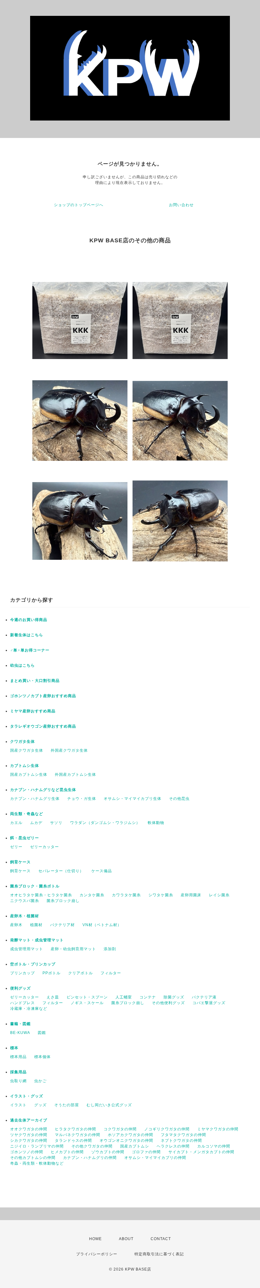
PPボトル (51, 973)
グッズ (40, 1105)
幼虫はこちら (22, 665)
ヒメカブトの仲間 (67, 1152)
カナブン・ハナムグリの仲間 (90, 1157)
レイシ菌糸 (219, 895)
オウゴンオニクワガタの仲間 (126, 1140)
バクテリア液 (204, 997)
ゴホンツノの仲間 (26, 1152)
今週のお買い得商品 (28, 620)
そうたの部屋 (66, 1105)
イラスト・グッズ (26, 1096)
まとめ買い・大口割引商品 (35, 680)
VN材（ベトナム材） (101, 925)
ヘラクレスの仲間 (173, 1146)
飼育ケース (20, 862)
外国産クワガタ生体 (69, 750)
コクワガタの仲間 (120, 1129)
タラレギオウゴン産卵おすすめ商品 (43, 726)
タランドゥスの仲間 (73, 1140)
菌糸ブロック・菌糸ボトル (35, 886)
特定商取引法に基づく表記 (159, 1254)
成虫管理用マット (26, 949)
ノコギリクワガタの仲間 (167, 1129)
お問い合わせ (181, 205)
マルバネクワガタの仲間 (77, 1135)
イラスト (18, 1105)
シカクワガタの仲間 (28, 1140)
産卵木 (16, 925)
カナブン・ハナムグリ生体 (35, 798)
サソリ (56, 823)
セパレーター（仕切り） (61, 871)
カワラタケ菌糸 (126, 895)
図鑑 (42, 1032)
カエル (16, 823)
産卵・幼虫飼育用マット (73, 949)
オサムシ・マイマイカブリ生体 (132, 798)
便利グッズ (20, 988)
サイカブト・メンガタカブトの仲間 (201, 1152)
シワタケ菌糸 (160, 895)
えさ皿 (53, 997)
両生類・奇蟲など (26, 814)
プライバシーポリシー (96, 1254)
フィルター (111, 973)
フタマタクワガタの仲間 (183, 1135)
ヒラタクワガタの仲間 (75, 1129)
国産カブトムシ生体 (28, 774)
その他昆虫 (179, 798)
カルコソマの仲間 (213, 1146)
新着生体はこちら (26, 635)
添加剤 (110, 949)
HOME (95, 1239)
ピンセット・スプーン (87, 997)
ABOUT (126, 1239)
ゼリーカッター (44, 847)
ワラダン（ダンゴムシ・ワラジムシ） (105, 823)
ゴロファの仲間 (146, 1152)
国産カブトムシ (134, 1146)
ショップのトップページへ (78, 205)
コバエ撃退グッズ (208, 1003)
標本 (14, 1048)
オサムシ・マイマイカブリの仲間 (155, 1157)
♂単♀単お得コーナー (29, 650)
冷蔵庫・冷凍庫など (28, 1008)
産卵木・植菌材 (24, 916)
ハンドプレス (22, 1003)
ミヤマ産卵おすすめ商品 (32, 711)
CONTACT (161, 1239)
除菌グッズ (174, 997)
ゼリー (16, 847)
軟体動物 (156, 823)
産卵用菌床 (191, 895)
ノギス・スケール (87, 1003)
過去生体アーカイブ (28, 1120)
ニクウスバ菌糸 (24, 901)
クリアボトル (80, 973)
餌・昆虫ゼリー (24, 838)
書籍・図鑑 (20, 1024)
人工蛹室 (123, 997)
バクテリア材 (62, 925)
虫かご (40, 1081)
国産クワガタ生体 (26, 750)
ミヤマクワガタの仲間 (217, 1129)
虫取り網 (18, 1081)
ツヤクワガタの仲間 (28, 1135)
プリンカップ (22, 973)
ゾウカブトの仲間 (107, 1152)
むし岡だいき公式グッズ (109, 1105)
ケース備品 (101, 871)
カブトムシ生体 (24, 765)
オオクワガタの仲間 (28, 1129)
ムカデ (36, 823)
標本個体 (42, 1057)
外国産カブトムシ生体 (75, 774)
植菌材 (36, 925)
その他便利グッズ (168, 1003)
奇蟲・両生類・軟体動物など (37, 1163)
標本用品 (18, 1057)
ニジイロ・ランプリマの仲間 (37, 1146)
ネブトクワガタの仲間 (181, 1140)
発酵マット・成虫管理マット (37, 940)
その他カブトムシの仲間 (32, 1157)
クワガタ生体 (22, 741)
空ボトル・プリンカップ (32, 964)
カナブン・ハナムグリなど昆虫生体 (43, 790)
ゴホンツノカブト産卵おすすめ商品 (43, 696)
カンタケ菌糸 (92, 895)
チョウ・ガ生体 (81, 798)
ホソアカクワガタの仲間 (130, 1135)
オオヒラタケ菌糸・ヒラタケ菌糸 (41, 895)
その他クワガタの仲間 (92, 1146)
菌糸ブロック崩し (63, 901)
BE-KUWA (20, 1032)
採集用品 (18, 1072)
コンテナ (148, 997)
